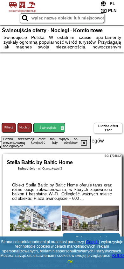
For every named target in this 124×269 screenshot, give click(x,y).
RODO (118, 255)
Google (92, 242)
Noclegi (24, 127)
